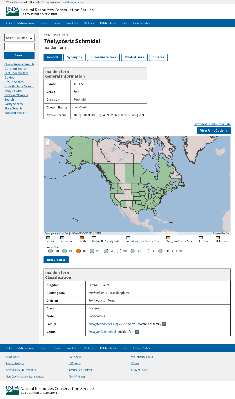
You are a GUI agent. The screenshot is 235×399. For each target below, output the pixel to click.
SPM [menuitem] (166, 251)
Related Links (134, 57)
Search (19, 55)
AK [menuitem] (70, 251)
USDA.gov (74, 357)
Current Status (140, 370)
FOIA (134, 363)
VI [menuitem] (112, 251)
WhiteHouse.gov (140, 357)
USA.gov (73, 363)
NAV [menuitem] (125, 251)
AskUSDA (11, 357)
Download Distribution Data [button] (212, 124)
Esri (227, 233)
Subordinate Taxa (103, 57)
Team (56, 23)
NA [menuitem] (180, 251)
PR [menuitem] (98, 251)
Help (124, 23)
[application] (137, 185)
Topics (44, 23)
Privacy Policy (13, 363)
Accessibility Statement (19, 370)
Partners (89, 23)
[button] (47, 140)
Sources (158, 57)
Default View (56, 260)
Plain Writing (75, 376)
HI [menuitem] (84, 251)
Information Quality (79, 370)
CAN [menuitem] (138, 251)
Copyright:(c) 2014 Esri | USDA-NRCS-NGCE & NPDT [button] (73, 233)
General (52, 57)
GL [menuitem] (153, 251)
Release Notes (141, 23)
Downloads (72, 23)
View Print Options (213, 130)
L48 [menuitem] (57, 251)
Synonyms (74, 57)
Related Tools (108, 23)
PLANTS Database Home (20, 23)
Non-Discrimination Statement (23, 376)
